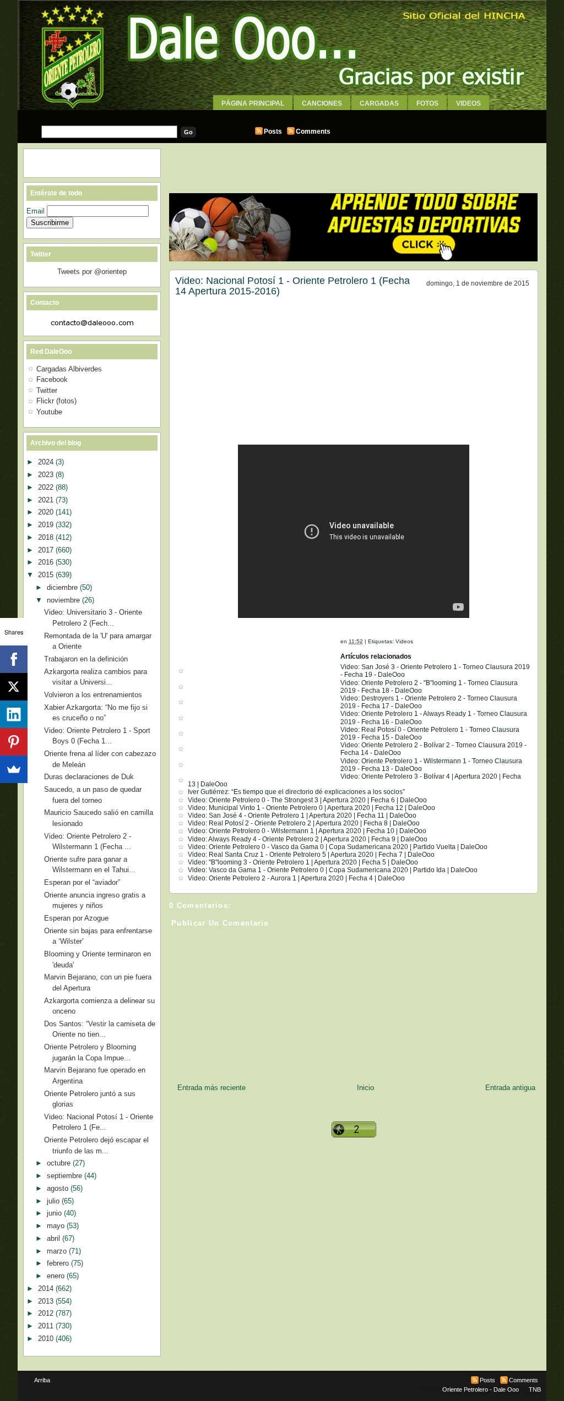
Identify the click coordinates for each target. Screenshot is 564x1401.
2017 (47, 550)
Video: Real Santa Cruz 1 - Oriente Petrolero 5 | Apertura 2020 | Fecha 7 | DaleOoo (311, 854)
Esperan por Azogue (76, 918)
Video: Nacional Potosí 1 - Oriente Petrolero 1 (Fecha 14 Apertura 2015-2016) (292, 286)
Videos (468, 103)
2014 (47, 1288)
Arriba (42, 1380)
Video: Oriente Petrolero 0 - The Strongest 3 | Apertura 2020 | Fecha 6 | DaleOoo (307, 800)
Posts (273, 131)
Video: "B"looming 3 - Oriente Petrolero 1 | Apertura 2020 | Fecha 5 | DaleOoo (303, 862)
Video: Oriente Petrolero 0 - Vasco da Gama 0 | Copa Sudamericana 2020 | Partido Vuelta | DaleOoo (337, 847)
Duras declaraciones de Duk (89, 777)
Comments (313, 131)
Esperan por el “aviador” (82, 882)
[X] (14, 686)
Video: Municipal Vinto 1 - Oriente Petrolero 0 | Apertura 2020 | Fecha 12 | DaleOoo (311, 808)
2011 (47, 1326)
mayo (57, 1226)
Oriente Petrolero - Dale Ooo (480, 1389)
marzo (58, 1251)
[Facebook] (14, 659)
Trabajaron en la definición (86, 659)
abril (54, 1238)
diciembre (63, 587)
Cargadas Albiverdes (69, 369)
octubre (60, 1163)
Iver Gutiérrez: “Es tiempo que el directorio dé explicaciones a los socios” (296, 792)
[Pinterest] (14, 742)
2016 (47, 562)
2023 (47, 474)
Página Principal (252, 103)
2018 (47, 537)
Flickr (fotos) (56, 401)
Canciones (322, 103)
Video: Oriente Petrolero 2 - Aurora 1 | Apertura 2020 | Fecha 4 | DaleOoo (296, 878)
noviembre (64, 600)
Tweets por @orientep (92, 271)
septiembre (65, 1176)
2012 (47, 1313)
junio (55, 1213)
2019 (47, 525)
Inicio (365, 1087)
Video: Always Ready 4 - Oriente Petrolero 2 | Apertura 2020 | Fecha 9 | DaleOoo (307, 839)
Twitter (46, 390)
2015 (47, 575)
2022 (47, 487)
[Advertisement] (282, 114)
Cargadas (379, 103)
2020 (47, 512)
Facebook (52, 379)
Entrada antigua (510, 1087)
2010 (47, 1338)
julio (54, 1201)
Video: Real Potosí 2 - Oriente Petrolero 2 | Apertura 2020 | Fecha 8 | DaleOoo (304, 823)
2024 (47, 462)
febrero (59, 1263)
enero (57, 1276)
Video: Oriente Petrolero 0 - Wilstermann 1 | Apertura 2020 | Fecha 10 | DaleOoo (307, 831)
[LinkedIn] (14, 714)
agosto (58, 1188)
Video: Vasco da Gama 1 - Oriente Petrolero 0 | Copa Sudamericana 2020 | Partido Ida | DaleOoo (333, 870)
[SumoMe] (14, 769)
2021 (47, 500)
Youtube (49, 412)
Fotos (427, 103)
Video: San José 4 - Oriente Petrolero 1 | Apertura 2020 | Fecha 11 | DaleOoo (302, 815)
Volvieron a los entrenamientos (93, 695)
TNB (535, 1389)
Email (36, 211)
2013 (47, 1301)
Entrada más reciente (211, 1087)
